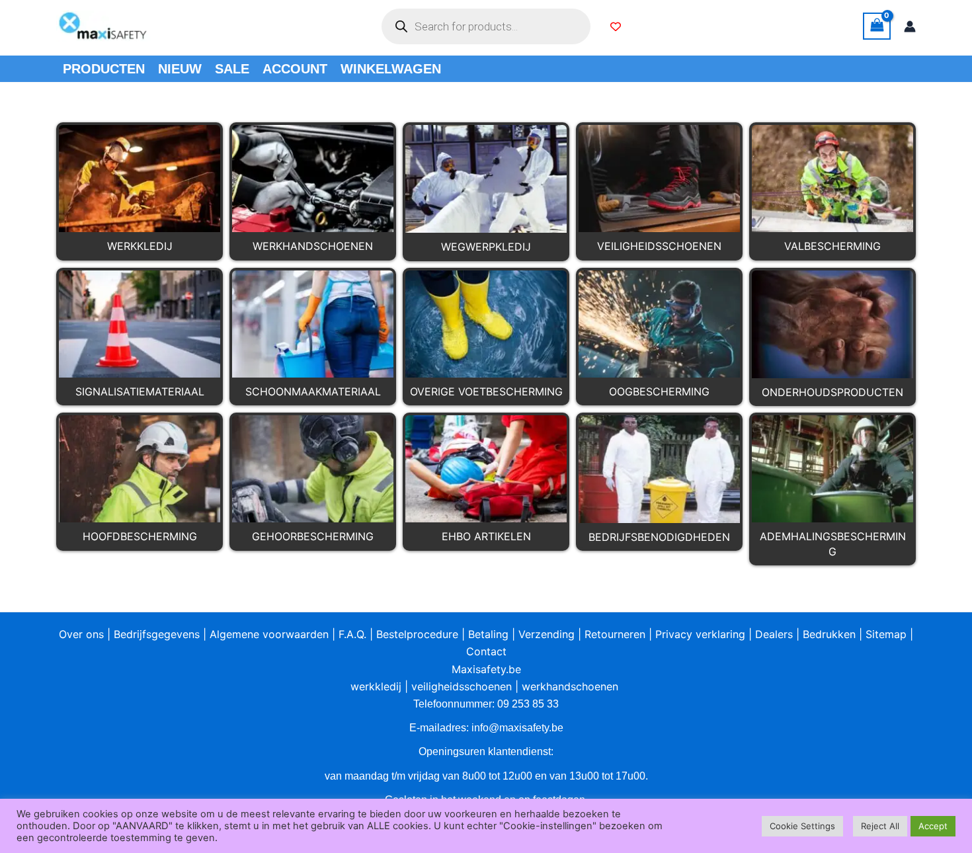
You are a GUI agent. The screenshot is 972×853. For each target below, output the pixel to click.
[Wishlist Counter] (615, 26)
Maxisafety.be (486, 669)
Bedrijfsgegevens (157, 634)
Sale (232, 68)
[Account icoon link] (910, 26)
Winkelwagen (391, 68)
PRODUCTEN (104, 68)
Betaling (488, 634)
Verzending (546, 634)
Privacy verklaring (700, 634)
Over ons (81, 634)
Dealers (774, 634)
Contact (486, 651)
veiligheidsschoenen (461, 686)
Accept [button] (933, 826)
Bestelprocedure (417, 634)
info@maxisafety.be (517, 727)
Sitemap (886, 634)
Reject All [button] (880, 826)
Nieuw (180, 68)
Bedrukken (829, 634)
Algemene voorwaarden (269, 634)
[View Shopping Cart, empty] (877, 26)
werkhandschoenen (570, 686)
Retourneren (615, 634)
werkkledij (375, 686)
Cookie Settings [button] (802, 826)
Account (295, 68)
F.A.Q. (352, 634)
